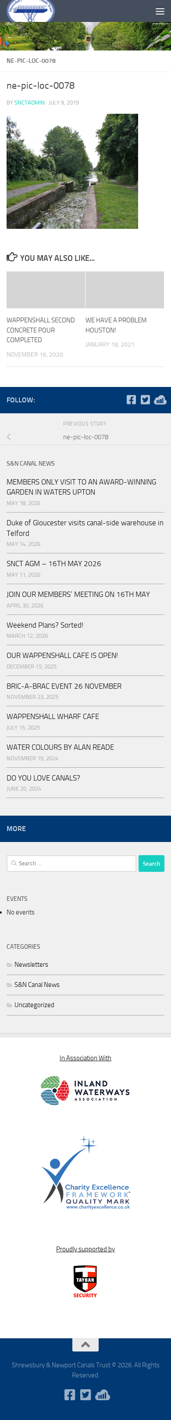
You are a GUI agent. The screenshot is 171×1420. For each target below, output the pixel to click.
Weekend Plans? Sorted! (45, 625)
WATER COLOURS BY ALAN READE (60, 747)
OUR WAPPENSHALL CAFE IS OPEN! (62, 655)
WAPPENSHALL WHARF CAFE (53, 716)
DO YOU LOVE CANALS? (43, 777)
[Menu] (160, 11)
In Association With (85, 1058)
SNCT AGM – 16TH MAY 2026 (54, 563)
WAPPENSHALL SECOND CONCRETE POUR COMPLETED (41, 330)
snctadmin (29, 102)
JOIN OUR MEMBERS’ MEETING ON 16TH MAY (78, 594)
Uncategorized (34, 1005)
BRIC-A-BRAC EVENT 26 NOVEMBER (64, 686)
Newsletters (31, 964)
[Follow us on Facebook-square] (131, 399)
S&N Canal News (37, 985)
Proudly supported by (85, 1249)
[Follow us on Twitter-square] (145, 399)
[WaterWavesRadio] (159, 399)
